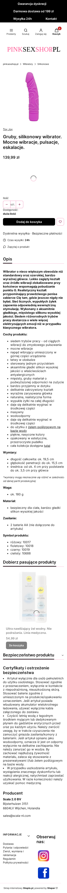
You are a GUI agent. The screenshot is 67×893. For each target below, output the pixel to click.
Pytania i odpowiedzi (15, 847)
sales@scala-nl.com (17, 816)
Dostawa (8, 843)
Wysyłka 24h (22, 19)
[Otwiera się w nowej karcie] (43, 856)
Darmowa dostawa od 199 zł (33, 11)
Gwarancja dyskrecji (32, 4)
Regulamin (9, 858)
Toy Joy (8, 129)
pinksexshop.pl (10, 64)
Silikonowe (43, 64)
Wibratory (28, 64)
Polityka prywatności (15, 862)
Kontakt (51, 19)
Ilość (6, 198)
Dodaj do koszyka (29, 222)
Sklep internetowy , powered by (29, 888)
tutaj (47, 446)
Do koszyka (16, 645)
